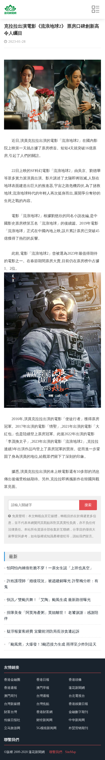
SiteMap (70, 752)
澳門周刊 (10, 696)
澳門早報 (42, 688)
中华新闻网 (77, 720)
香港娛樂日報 (78, 704)
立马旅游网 (12, 728)
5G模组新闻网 (46, 728)
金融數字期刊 (78, 712)
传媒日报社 (12, 720)
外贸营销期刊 (78, 728)
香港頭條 (75, 680)
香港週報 (10, 688)
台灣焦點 (42, 704)
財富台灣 (10, 712)
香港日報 (42, 680)
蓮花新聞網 (77, 688)
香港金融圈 (12, 680)
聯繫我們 (55, 752)
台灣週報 (42, 696)
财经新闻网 (44, 720)
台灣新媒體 (12, 704)
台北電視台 (77, 696)
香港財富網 (44, 712)
